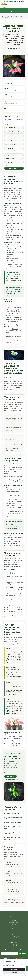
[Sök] (21, 5)
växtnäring (15, 329)
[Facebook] (11, 945)
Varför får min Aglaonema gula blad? (13, 827)
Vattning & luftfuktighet (13, 131)
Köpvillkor (14, 920)
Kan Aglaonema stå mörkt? (13, 822)
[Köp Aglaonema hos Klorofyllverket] (14, 66)
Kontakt (14, 918)
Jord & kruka (10, 136)
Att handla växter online (14, 930)
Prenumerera (22, 953)
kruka (12, 499)
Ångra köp (14, 924)
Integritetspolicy (14, 928)
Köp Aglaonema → (14, 51)
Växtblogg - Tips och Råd (14, 934)
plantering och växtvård (12, 515)
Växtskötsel (14, 938)
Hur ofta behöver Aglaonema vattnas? (13, 818)
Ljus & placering (11, 127)
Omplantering (10, 144)
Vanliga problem (9, 158)
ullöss (20, 708)
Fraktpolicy (14, 926)
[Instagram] (13, 945)
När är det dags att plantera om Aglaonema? (13, 832)
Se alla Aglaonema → (14, 168)
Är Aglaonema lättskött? (12, 813)
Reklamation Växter (14, 922)
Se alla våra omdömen (19, 1)
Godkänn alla (14, 969)
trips (7, 708)
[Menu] (26, 5)
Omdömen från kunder (14, 932)
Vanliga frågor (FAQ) (14, 936)
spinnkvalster (12, 708)
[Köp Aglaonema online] (14, 791)
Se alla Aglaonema (10, 776)
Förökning (9, 148)
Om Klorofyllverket (14, 916)
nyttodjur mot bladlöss (16, 706)
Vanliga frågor (9, 162)
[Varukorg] (24, 5)
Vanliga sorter (9, 155)
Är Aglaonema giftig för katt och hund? (12, 838)
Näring (9, 140)
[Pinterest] (16, 945)
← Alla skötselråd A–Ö (14, 48)
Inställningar (14, 972)
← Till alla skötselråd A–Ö (11, 779)
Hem (2, 14)
